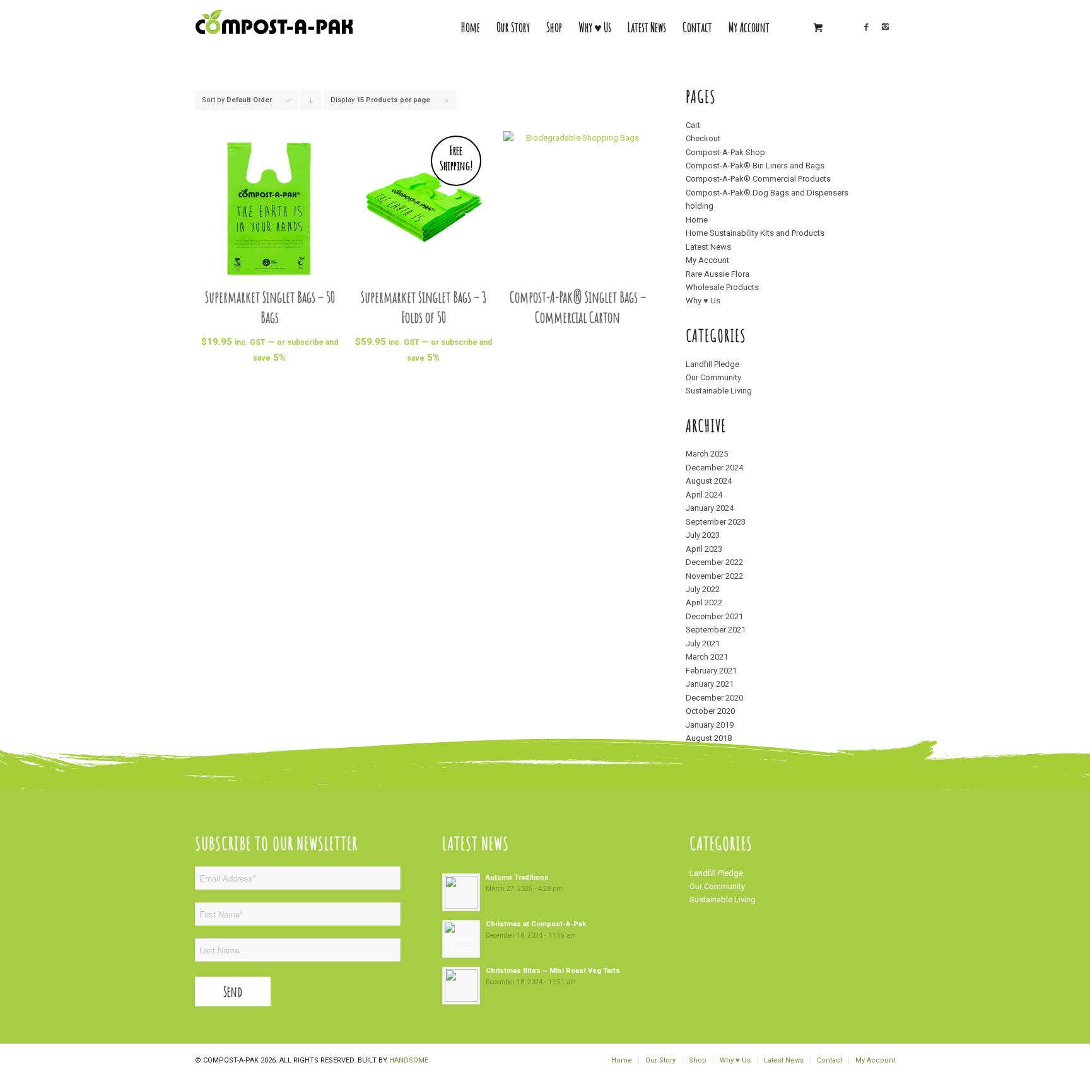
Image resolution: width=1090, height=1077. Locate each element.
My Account (707, 260)
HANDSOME (408, 1060)
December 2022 (714, 562)
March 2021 (707, 656)
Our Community (713, 377)
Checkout (703, 138)
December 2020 (714, 697)
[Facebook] (866, 27)
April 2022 (704, 602)
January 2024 (710, 508)
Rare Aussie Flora (717, 274)
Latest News (708, 247)
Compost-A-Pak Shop (725, 152)
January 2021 (710, 684)
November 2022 (714, 576)
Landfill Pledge (712, 364)
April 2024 (704, 494)
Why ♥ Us (703, 300)
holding (699, 206)
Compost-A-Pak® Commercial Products (758, 178)
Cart (693, 125)
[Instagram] (885, 27)
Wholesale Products (722, 287)
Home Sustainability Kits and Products (755, 233)
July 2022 (703, 589)
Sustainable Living (719, 390)
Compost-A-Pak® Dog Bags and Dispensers (767, 192)
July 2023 (703, 535)
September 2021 (716, 629)
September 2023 (716, 522)
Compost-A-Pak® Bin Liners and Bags (755, 165)
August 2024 (709, 481)
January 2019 (710, 725)
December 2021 (714, 616)
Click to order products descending (311, 103)
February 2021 (711, 670)
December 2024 (714, 467)
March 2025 (707, 453)
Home (697, 219)
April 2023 (704, 549)
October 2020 (710, 711)
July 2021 (703, 643)
